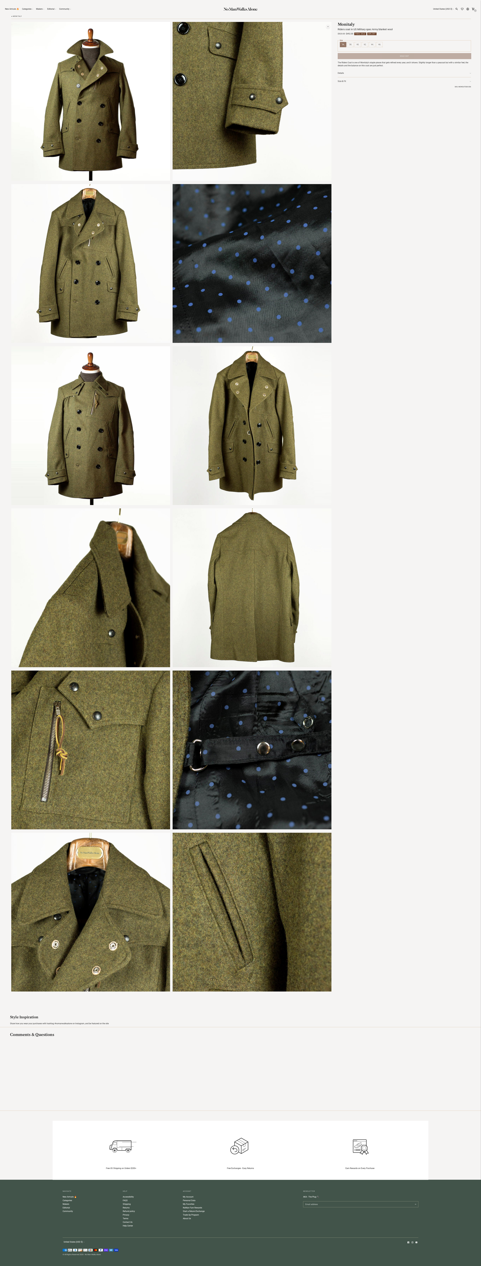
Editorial (50, 9)
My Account (188, 1197)
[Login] (467, 9)
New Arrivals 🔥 (12, 9)
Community (64, 9)
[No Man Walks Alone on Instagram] (412, 1242)
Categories (26, 9)
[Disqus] (240, 1073)
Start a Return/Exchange (194, 1211)
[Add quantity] (328, 26)
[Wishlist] (462, 9)
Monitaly (346, 24)
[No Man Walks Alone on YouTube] (416, 1242)
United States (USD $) (442, 9)
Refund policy (129, 1211)
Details (341, 73)
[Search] (456, 9)
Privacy (126, 1215)
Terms (125, 1218)
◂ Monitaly (16, 16)
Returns (126, 1208)
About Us (187, 1218)
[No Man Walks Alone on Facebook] (408, 1242)
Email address (311, 1201)
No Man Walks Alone (93, 1254)
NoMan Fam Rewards (192, 1208)
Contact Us (127, 1222)
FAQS (125, 1200)
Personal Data (189, 1200)
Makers (39, 9)
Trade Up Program (191, 1215)
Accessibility (128, 1197)
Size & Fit (342, 81)
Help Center (128, 1226)
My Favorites (188, 1204)
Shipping (127, 1204)
